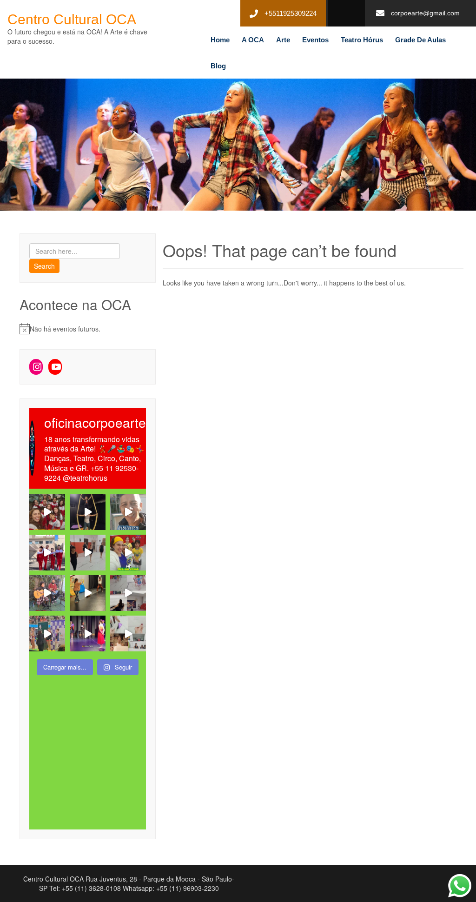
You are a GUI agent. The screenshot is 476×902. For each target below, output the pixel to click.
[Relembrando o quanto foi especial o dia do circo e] (88, 593)
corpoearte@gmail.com (425, 13)
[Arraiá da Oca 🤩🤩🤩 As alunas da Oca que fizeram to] (47, 593)
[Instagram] (36, 367)
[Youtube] (55, 367)
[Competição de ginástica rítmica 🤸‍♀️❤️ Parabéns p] (47, 633)
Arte (283, 40)
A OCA (253, 40)
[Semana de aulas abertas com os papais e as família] (88, 512)
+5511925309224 (290, 13)
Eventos (315, 40)
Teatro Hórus (362, 40)
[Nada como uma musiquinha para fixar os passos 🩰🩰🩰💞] (88, 552)
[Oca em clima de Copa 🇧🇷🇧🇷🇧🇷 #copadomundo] (128, 552)
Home (220, 40)
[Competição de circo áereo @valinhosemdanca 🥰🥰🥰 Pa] (47, 552)
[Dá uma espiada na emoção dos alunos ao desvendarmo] (128, 633)
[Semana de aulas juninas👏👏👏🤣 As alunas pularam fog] (128, 593)
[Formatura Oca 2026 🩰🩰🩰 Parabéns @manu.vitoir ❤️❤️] (88, 633)
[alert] (88, 328)
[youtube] (343, 14)
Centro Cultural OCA (71, 19)
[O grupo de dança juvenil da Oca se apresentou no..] (47, 512)
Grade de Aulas (420, 40)
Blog (218, 66)
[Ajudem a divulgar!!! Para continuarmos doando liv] (128, 512)
